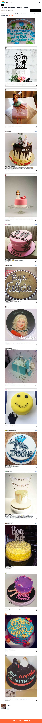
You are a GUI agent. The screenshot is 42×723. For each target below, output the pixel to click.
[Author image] (2, 10)
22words (10, 15)
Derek (5, 10)
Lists (3, 5)
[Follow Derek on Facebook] (8, 709)
